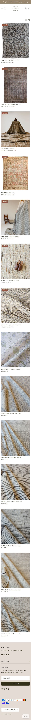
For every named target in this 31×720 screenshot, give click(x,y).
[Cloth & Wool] (15, 8)
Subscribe (15, 683)
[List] (29, 20)
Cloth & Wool (8, 714)
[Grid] (26, 20)
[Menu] (2, 8)
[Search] (6, 8)
